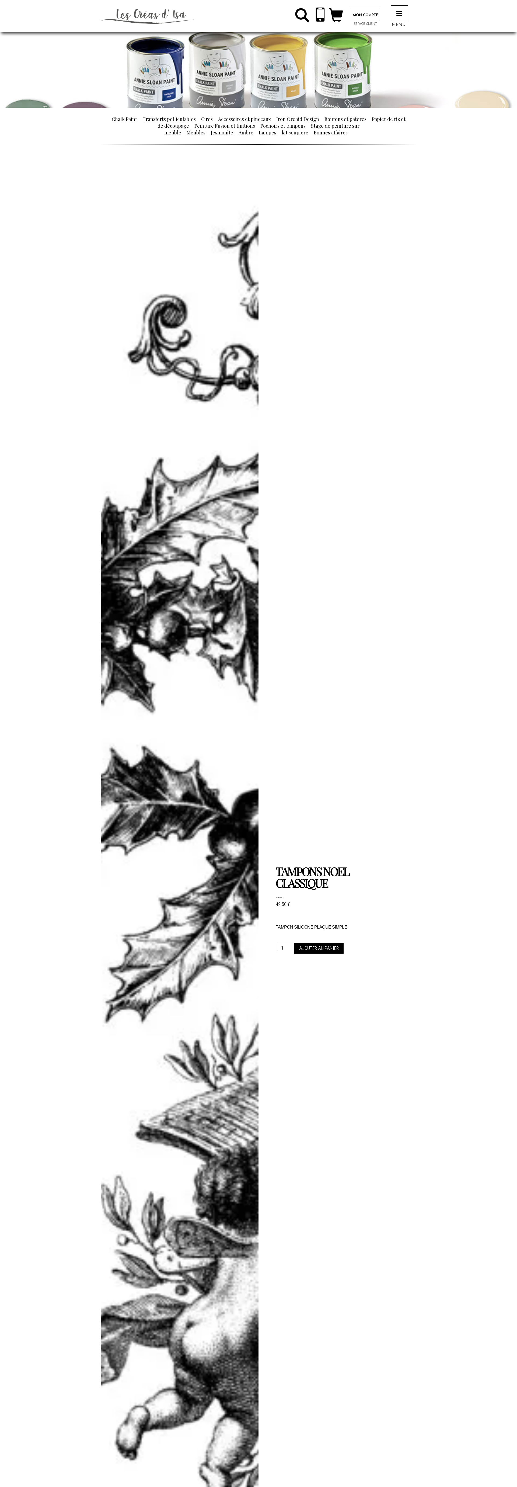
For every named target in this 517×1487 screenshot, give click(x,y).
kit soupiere (295, 132)
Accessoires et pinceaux (244, 119)
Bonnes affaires (331, 132)
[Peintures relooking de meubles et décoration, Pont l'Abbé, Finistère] (148, 16)
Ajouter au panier (319, 948)
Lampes (267, 132)
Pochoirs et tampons (283, 126)
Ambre (246, 132)
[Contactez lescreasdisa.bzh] (320, 16)
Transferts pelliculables (169, 119)
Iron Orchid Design (297, 119)
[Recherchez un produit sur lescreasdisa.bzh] (302, 17)
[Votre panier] (336, 17)
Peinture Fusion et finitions (224, 126)
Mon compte (365, 15)
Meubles (196, 132)
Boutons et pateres (345, 119)
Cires (207, 119)
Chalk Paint (124, 119)
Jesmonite (222, 132)
